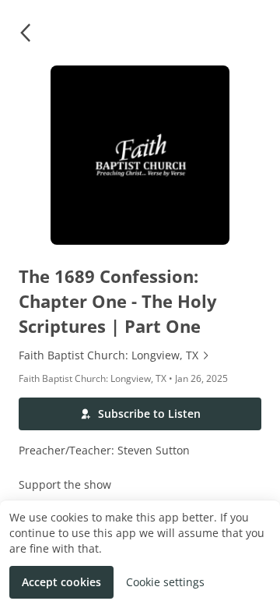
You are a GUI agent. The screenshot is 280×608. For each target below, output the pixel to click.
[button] (25, 32)
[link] (140, 355)
